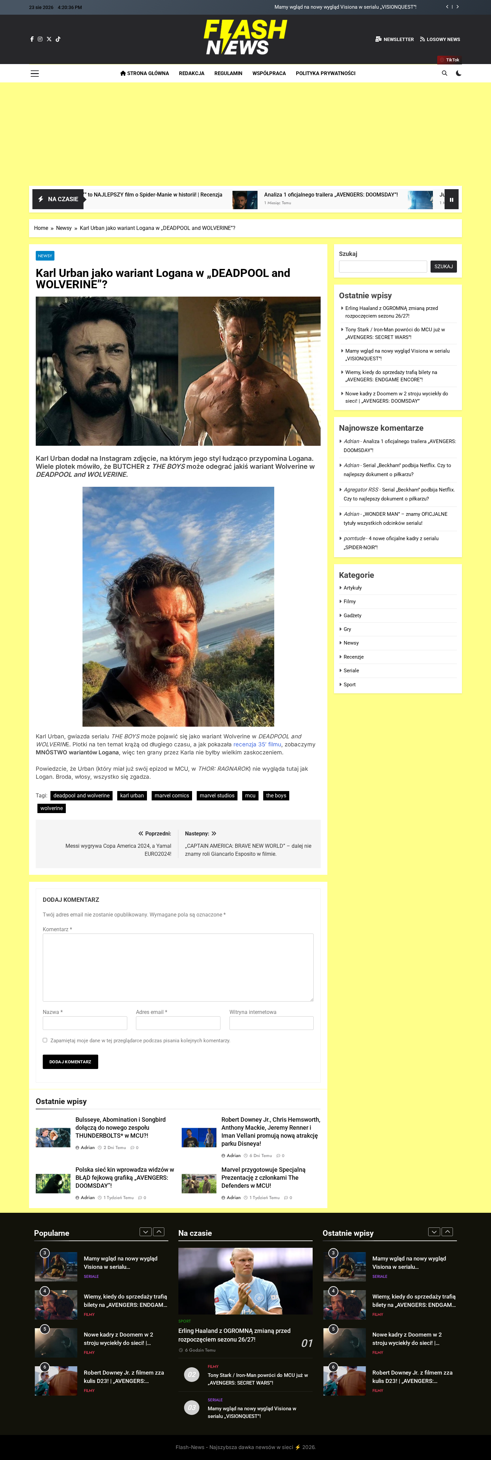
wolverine (51, 808)
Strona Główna (147, 73)
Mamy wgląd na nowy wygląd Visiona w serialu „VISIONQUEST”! (346, 7)
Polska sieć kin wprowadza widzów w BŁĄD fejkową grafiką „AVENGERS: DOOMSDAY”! (124, 1177)
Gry (347, 629)
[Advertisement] (245, 135)
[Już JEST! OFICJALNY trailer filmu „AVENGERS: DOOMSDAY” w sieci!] (338, 203)
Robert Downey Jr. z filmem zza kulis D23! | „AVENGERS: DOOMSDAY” (124, 1381)
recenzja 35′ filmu (257, 744)
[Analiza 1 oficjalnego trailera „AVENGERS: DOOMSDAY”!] (163, 203)
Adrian (88, 1147)
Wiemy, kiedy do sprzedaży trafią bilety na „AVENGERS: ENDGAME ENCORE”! (125, 1305)
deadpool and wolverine (81, 795)
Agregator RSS (361, 489)
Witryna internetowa (253, 1012)
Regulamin (228, 73)
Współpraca (269, 73)
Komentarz (57, 929)
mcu (250, 795)
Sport (350, 685)
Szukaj (348, 253)
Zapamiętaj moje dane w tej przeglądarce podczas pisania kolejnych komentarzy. (140, 1041)
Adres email (151, 1012)
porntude (354, 538)
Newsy (45, 256)
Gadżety (352, 616)
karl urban (132, 795)
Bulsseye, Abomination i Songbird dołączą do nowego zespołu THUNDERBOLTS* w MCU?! (120, 1127)
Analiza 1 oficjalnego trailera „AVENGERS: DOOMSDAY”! (249, 195)
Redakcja (191, 73)
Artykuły (353, 588)
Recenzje (354, 657)
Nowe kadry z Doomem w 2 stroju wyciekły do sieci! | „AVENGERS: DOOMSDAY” (118, 1343)
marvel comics (172, 795)
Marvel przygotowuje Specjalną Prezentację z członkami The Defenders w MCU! (263, 1177)
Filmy (350, 602)
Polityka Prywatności (325, 73)
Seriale (351, 671)
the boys (276, 795)
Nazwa (53, 1012)
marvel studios (217, 795)
